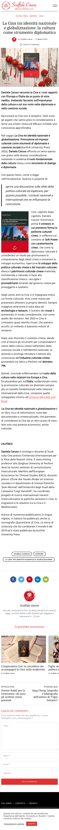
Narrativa (33, 16)
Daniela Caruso (22, 554)
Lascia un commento (31, 44)
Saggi (41, 16)
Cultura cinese (22, 16)
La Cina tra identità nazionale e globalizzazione (28, 559)
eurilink (40, 554)
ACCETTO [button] (31, 823)
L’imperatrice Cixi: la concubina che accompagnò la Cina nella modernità (23, 668)
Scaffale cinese (26, 39)
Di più (37, 616)
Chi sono (6, 803)
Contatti (20, 803)
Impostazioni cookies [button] (14, 824)
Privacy (33, 803)
